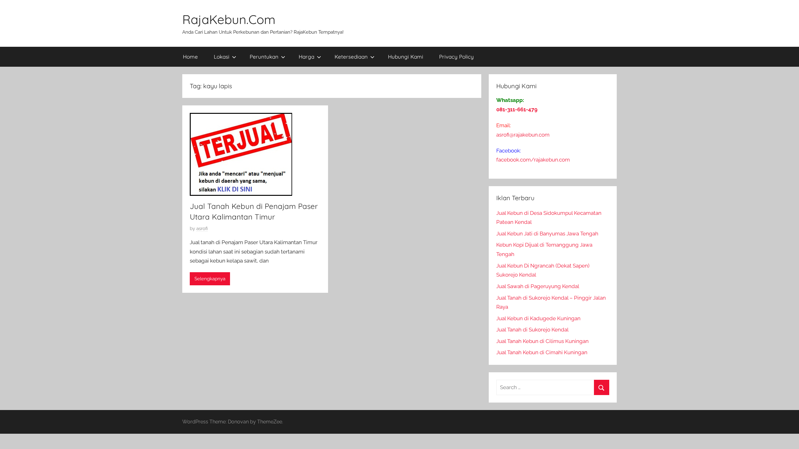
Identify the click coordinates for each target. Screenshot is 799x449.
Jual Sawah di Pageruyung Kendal (537, 286)
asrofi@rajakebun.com (523, 135)
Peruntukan (264, 56)
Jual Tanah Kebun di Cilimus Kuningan (542, 341)
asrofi (202, 228)
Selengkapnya (209, 279)
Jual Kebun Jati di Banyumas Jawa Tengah (547, 233)
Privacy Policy (456, 56)
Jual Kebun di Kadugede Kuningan (538, 318)
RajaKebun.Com (228, 19)
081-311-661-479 (516, 109)
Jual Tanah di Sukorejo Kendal (532, 329)
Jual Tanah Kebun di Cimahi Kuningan (541, 352)
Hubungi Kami (405, 56)
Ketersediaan (351, 56)
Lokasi (221, 56)
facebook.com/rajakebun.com (533, 160)
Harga (306, 56)
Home (190, 56)
